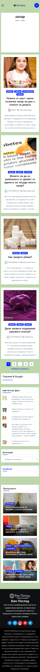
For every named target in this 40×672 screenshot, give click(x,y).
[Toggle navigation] (2, 5)
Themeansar (24, 669)
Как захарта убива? (20, 257)
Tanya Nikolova (13, 191)
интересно (19, 571)
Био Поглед (20, 601)
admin (14, 110)
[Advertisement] (20, 35)
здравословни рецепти (22, 546)
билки (8, 546)
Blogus (13, 669)
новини (20, 94)
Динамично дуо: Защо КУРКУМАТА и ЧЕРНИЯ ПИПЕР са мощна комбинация (20, 554)
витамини (10, 504)
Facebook (7, 469)
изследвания (28, 91)
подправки (10, 549)
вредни (10, 91)
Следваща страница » (20, 369)
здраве (18, 91)
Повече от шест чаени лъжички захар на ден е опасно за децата (20, 101)
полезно (28, 172)
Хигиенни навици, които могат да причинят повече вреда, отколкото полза (20, 577)
